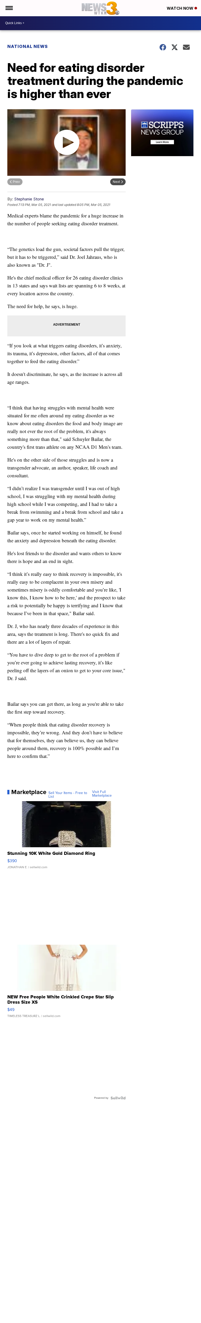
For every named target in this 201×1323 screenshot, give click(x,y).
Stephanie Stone (29, 198)
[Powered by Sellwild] (118, 1098)
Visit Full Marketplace (102, 793)
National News (27, 46)
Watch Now (180, 8)
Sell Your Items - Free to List (67, 795)
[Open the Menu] (9, 8)
